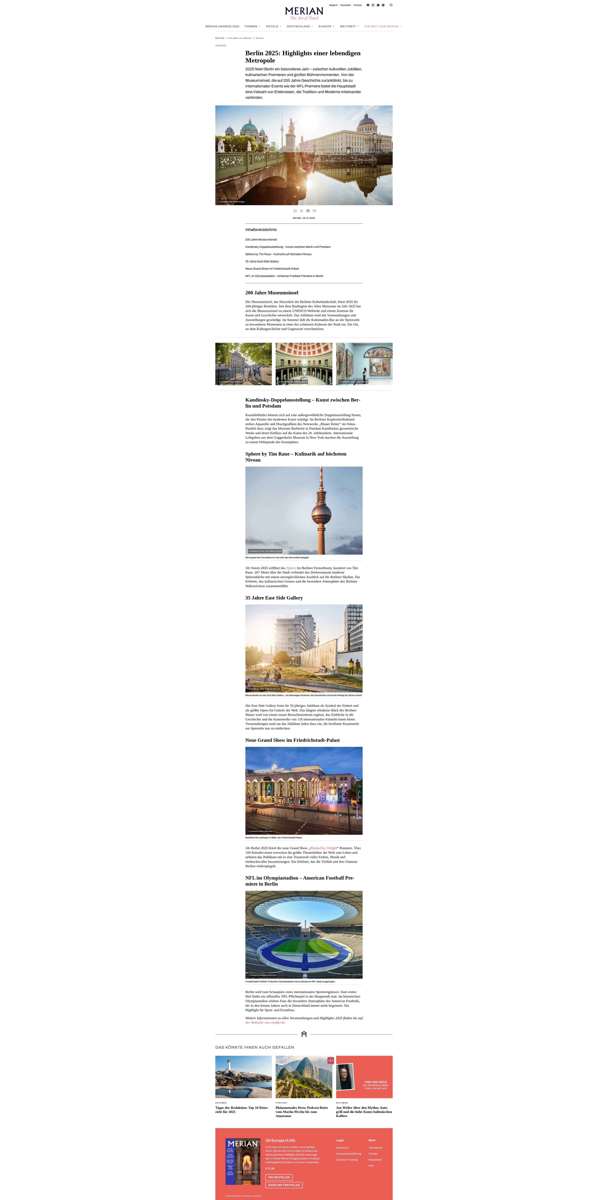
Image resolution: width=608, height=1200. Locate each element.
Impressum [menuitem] (342, 1147)
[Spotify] (378, 5)
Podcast (358, 5)
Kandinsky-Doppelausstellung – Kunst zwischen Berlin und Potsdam (288, 246)
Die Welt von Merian (240, 38)
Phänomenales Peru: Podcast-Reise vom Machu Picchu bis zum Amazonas (302, 1112)
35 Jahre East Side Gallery (262, 261)
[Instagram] (373, 5)
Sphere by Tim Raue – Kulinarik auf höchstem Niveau (278, 254)
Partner (260, 38)
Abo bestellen (279, 1177)
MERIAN (220, 38)
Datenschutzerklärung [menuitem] (348, 1153)
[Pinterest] (383, 5)
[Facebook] (368, 5)
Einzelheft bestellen (284, 1185)
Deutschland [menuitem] (299, 26)
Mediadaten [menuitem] (375, 1159)
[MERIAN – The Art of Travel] (304, 14)
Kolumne (342, 1103)
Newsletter (345, 5)
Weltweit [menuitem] (348, 26)
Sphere (291, 568)
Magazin (333, 5)
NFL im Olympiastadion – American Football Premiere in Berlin (284, 276)
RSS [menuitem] (371, 1165)
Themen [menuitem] (251, 26)
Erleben (221, 1103)
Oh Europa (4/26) (280, 1140)
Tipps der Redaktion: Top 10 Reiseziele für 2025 (242, 1110)
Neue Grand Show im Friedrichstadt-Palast (272, 268)
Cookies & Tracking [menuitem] (347, 1159)
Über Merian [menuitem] (376, 1147)
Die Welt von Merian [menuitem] (382, 26)
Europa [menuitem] (325, 26)
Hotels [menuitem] (272, 26)
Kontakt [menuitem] (373, 1153)
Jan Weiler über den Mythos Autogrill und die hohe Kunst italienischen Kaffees (364, 1112)
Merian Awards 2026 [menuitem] (222, 26)
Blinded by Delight (323, 848)
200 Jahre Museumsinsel (261, 239)
